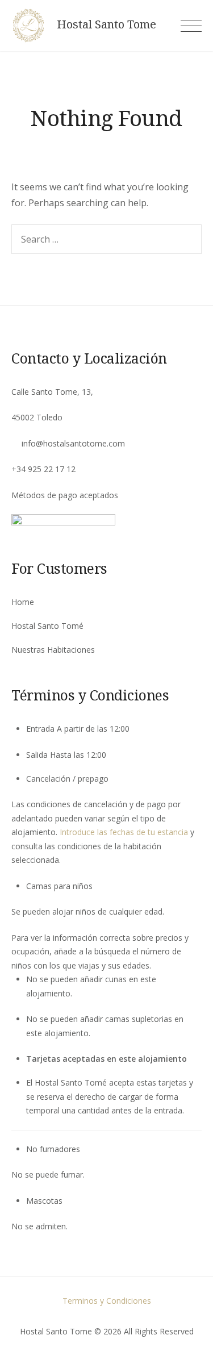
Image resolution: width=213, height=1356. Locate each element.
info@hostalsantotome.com (73, 443)
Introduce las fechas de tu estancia (124, 832)
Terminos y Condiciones (106, 1300)
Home (22, 601)
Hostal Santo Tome (106, 24)
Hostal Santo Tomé (47, 625)
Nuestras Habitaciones (53, 649)
